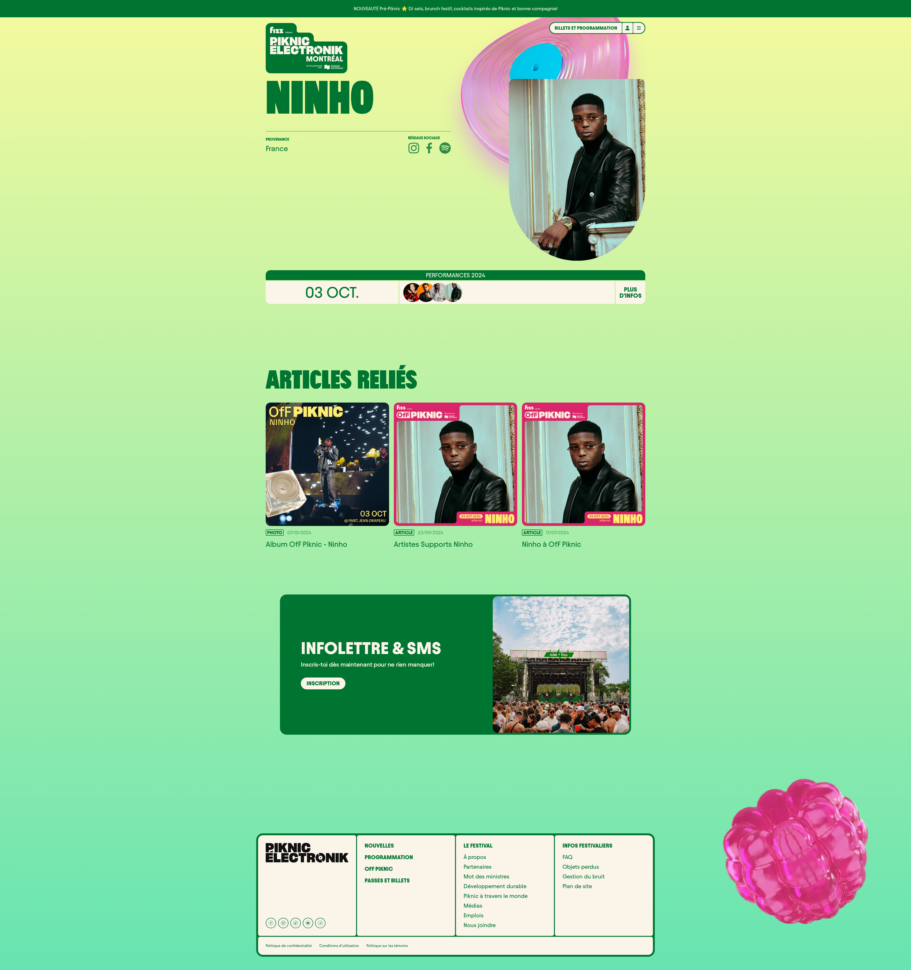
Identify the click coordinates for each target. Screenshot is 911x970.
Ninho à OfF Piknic (551, 544)
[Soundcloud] (320, 923)
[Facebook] (271, 923)
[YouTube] (308, 923)
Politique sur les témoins (387, 946)
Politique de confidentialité (289, 946)
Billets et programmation (586, 28)
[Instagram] (283, 923)
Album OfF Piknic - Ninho (306, 544)
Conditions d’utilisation (339, 946)
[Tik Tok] (295, 923)
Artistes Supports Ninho (433, 544)
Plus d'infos (630, 292)
